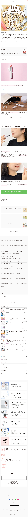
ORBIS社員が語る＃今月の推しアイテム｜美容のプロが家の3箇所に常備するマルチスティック (11, 258)
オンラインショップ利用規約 (5, 509)
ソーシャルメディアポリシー (23, 509)
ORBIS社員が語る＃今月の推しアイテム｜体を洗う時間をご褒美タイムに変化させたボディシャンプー (12, 266)
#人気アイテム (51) (3, 292)
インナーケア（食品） (16, 495)
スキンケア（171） (4, 356)
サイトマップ (17, 510)
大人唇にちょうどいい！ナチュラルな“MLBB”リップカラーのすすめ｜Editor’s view (11, 208)
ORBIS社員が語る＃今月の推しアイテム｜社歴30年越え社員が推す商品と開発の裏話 (10, 253)
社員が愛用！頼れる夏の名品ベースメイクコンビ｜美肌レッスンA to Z (9, 280)
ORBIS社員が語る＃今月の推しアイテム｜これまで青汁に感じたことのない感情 (10, 242)
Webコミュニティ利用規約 (11, 509)
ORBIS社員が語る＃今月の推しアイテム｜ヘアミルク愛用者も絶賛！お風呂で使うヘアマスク (11, 268)
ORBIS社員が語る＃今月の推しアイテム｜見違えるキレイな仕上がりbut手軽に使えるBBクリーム (12, 251)
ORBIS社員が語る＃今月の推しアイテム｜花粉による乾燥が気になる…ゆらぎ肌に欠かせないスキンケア (13, 271)
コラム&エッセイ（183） (5, 368)
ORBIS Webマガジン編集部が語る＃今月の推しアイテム (7, 223)
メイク (9, 495)
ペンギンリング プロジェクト (12, 510)
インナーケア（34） (4, 362)
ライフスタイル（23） (4, 367)
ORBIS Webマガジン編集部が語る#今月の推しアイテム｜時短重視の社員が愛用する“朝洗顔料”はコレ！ (13, 240)
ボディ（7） (3, 365)
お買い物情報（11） (4, 370)
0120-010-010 (15, 473)
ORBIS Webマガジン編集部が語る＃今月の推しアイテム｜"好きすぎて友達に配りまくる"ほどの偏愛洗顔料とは (13, 248)
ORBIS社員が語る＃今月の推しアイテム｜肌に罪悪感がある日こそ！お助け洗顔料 (10, 273)
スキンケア (7, 495)
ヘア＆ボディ (12, 495)
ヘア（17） (3, 364)
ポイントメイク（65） (4, 359)
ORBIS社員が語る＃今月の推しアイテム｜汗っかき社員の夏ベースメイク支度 (10, 261)
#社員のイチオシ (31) (3, 293)
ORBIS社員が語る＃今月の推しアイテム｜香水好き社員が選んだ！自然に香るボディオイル (11, 263)
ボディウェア (20, 495)
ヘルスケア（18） (3, 373)
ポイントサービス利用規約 (17, 509)
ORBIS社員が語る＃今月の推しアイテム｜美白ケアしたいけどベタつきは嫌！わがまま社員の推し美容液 (13, 278)
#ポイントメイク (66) (3, 287)
